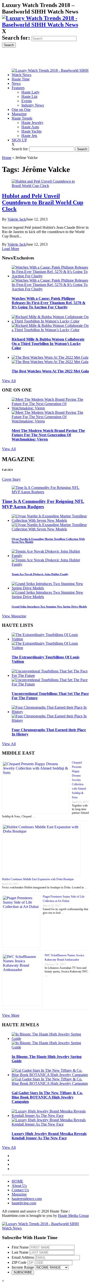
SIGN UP (19, 140)
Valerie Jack (17, 219)
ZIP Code (19, 1262)
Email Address (23, 1257)
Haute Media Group (73, 1216)
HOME (17, 1181)
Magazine (19, 114)
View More (10, 1015)
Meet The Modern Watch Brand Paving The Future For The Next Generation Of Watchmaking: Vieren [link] (48, 434)
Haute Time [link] (21, 79)
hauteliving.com (24, 1203)
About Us (19, 1186)
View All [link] (9, 381)
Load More (10, 249)
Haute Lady (30, 92)
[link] (45, 24)
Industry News (32, 105)
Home (6, 158)
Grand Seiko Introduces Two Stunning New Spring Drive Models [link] (49, 606)
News (16, 83)
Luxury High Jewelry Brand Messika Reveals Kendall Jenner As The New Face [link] (49, 1136)
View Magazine (14, 616)
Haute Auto (30, 127)
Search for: (16, 38)
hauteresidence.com (27, 1199)
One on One (21, 109)
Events (26, 101)
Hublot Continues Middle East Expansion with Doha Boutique (38, 879)
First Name (20, 1247)
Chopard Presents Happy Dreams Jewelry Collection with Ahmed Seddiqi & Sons (79, 780)
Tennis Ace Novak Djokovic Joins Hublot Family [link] (40, 574)
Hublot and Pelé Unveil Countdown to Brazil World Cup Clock (42, 202)
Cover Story (11, 479)
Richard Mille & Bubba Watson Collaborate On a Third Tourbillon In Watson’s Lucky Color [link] (48, 343)
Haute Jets (29, 136)
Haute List (29, 96)
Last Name (20, 1252)
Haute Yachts (31, 131)
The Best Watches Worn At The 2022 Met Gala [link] (50, 371)
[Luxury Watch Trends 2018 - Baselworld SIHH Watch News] (45, 1228)
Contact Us (20, 1190)
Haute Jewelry (32, 123)
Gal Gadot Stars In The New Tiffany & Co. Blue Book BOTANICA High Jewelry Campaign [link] (47, 1097)
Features (18, 88)
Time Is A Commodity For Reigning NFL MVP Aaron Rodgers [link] (43, 504)
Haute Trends (22, 118)
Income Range (23, 1267)
